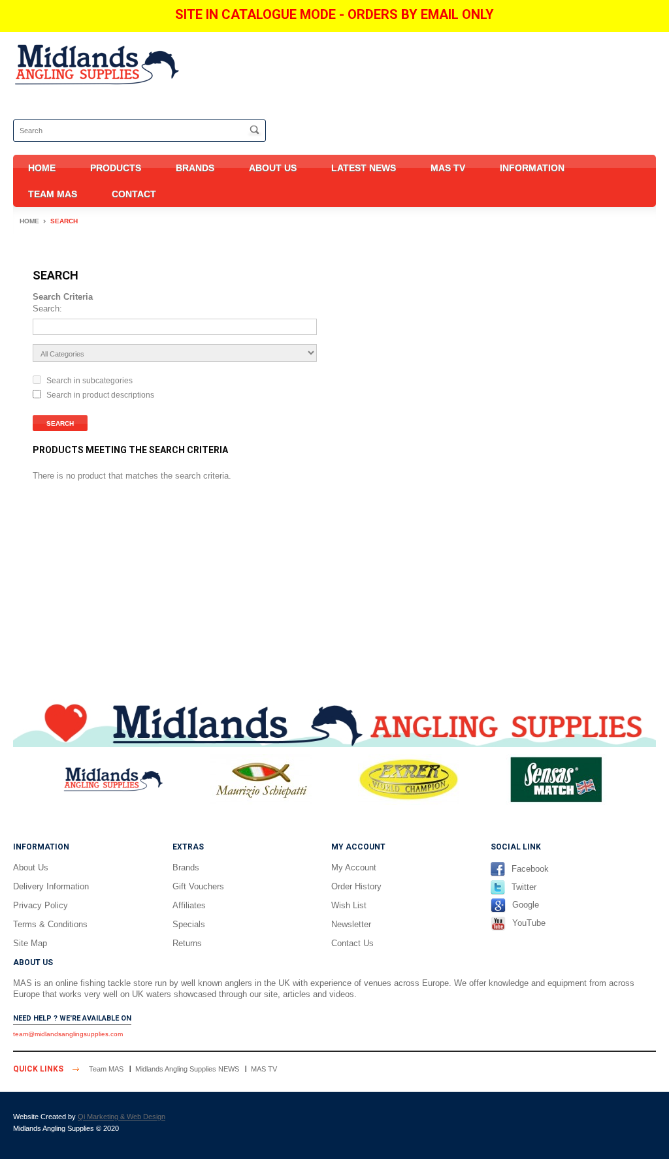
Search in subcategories (89, 380)
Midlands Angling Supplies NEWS (187, 1069)
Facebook (530, 869)
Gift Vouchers (198, 886)
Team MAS (52, 194)
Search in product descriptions (100, 395)
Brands (195, 168)
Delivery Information (51, 886)
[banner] (334, 722)
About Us (273, 168)
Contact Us (352, 943)
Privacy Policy (40, 905)
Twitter (524, 887)
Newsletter (351, 924)
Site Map (30, 943)
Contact (134, 194)
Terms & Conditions (50, 924)
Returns (187, 943)
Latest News (363, 168)
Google (525, 905)
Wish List (349, 905)
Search (64, 221)
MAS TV (448, 168)
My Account (353, 867)
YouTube (529, 923)
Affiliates (189, 905)
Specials (188, 924)
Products (115, 168)
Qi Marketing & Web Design (121, 1116)
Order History (356, 886)
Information (532, 168)
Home (42, 168)
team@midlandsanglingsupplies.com (68, 1034)
